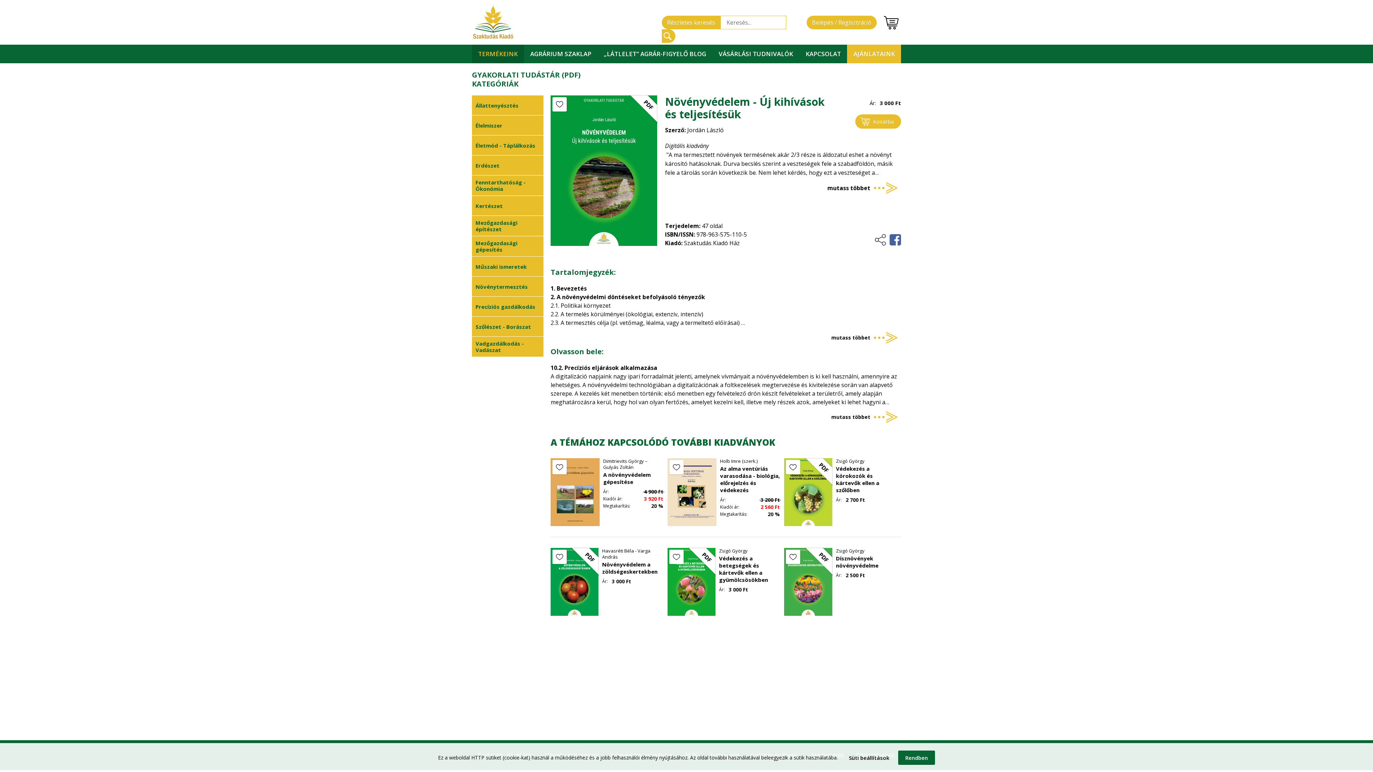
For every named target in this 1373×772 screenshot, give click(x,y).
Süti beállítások (869, 757)
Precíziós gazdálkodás (505, 306)
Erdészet (488, 165)
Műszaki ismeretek (501, 266)
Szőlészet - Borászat (503, 326)
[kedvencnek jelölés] (559, 104)
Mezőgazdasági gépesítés (496, 246)
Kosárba (883, 121)
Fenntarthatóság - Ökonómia (501, 185)
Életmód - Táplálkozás (505, 145)
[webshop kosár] (891, 22)
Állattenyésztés (497, 105)
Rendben (916, 757)
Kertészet (489, 205)
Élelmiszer (489, 125)
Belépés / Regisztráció (841, 22)
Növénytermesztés (502, 286)
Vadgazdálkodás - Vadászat (500, 346)
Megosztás (887, 240)
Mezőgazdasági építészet (496, 226)
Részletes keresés (691, 22)
